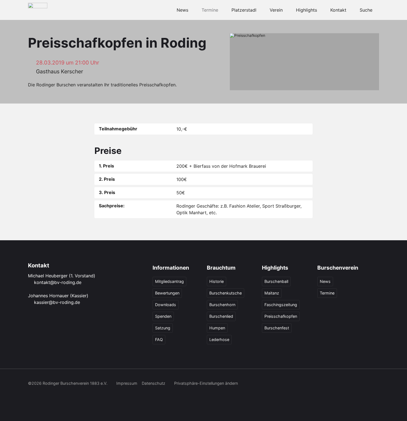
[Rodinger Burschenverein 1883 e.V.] (37, 10)
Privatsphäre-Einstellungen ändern (206, 383)
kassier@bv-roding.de (57, 302)
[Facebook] (314, 384)
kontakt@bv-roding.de (57, 282)
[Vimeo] (363, 384)
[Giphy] (375, 384)
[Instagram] (326, 384)
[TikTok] (338, 384)
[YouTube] (351, 384)
